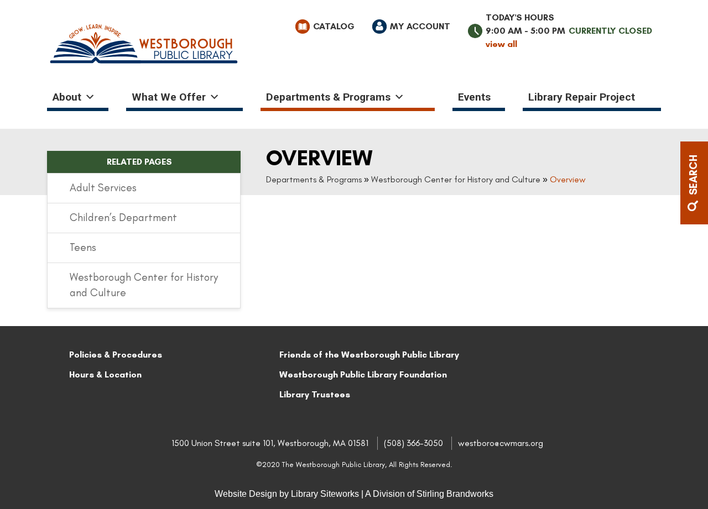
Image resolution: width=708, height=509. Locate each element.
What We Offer (169, 97)
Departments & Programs (328, 97)
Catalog (334, 26)
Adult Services (103, 187)
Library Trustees (314, 394)
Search (693, 176)
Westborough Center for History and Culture (455, 179)
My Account (420, 26)
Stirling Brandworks (455, 493)
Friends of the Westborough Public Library (369, 354)
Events (474, 97)
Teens (83, 247)
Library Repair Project (581, 97)
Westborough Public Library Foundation (363, 374)
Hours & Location (105, 374)
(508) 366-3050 (413, 443)
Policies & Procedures (115, 354)
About (67, 97)
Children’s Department (123, 217)
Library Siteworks (325, 493)
